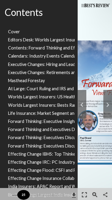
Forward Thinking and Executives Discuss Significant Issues (41, 129)
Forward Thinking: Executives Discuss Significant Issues (41, 137)
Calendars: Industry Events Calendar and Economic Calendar (41, 55)
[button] (83, 5)
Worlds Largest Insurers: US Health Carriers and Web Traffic (41, 96)
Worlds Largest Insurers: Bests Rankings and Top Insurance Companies (41, 105)
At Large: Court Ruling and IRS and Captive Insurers (41, 88)
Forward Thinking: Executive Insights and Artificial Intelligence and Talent (41, 121)
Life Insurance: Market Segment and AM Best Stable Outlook (41, 113)
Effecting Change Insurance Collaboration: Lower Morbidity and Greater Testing (41, 178)
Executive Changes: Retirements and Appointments (41, 72)
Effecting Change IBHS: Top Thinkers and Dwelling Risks (41, 154)
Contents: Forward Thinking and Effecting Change (41, 47)
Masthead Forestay (26, 80)
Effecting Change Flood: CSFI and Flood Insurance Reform (41, 170)
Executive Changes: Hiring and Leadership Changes (41, 64)
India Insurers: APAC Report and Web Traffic (41, 186)
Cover (14, 31)
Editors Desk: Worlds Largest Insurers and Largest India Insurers (41, 39)
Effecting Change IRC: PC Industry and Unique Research (41, 162)
